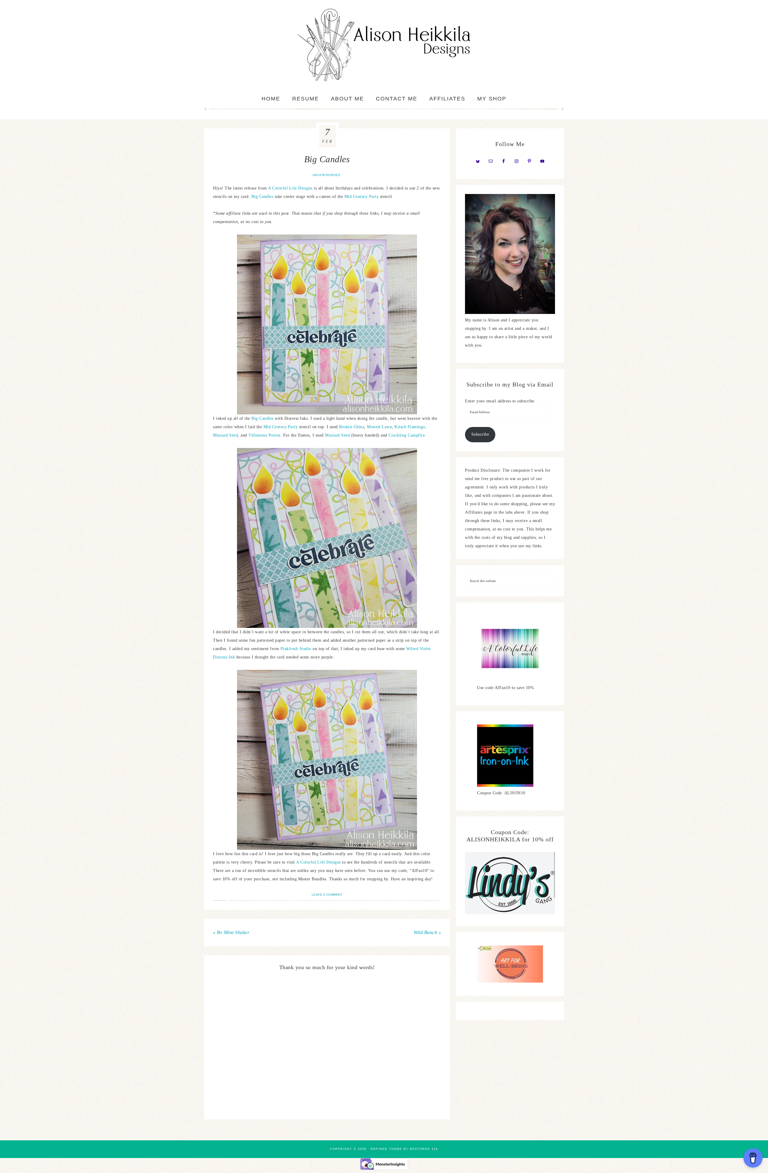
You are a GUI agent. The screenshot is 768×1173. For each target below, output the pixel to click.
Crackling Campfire (406, 435)
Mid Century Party (361, 196)
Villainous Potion (264, 435)
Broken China (351, 427)
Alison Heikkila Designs (384, 44)
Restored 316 (424, 1149)
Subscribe (480, 434)
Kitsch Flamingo (409, 427)
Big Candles (262, 196)
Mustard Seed (225, 435)
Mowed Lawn (379, 427)
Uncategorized (326, 175)
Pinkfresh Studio (295, 648)
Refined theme (386, 1149)
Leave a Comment (327, 894)
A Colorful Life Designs (290, 188)
